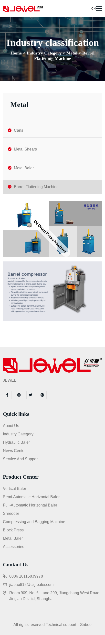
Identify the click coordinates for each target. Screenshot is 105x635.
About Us (11, 426)
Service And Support (21, 459)
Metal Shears (25, 149)
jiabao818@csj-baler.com (31, 584)
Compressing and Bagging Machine (34, 522)
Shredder (11, 513)
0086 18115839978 (26, 576)
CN (93, 8)
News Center (14, 451)
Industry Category (44, 53)
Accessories (13, 547)
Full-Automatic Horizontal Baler (30, 505)
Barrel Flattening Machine (64, 56)
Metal (71, 53)
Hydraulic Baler (16, 442)
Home (16, 53)
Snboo (86, 625)
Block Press (13, 530)
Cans (18, 130)
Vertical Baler (14, 488)
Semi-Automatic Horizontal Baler (31, 497)
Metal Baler (24, 168)
